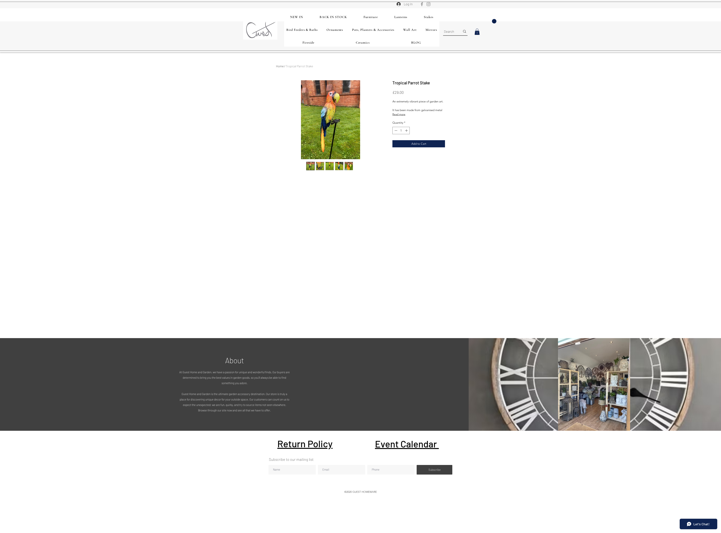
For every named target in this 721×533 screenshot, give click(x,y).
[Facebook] (422, 4)
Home (280, 66)
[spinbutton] (401, 130)
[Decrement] (395, 130)
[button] (494, 21)
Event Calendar (407, 443)
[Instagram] (428, 4)
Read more (398, 114)
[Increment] (406, 130)
